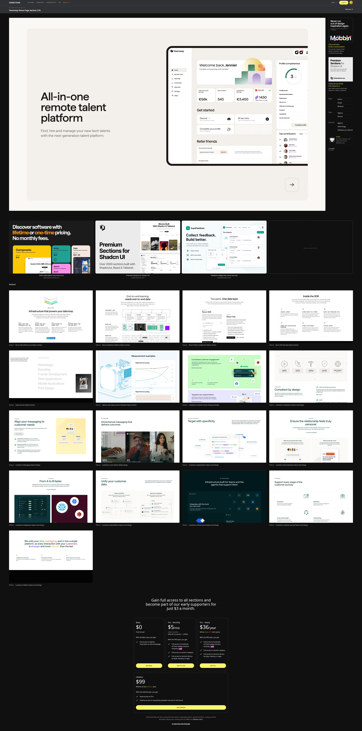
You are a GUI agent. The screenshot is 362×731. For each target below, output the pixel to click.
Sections (31, 2)
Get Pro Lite (181, 666)
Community (40, 2)
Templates (66, 2)
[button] (334, 2)
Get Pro (213, 666)
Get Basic (149, 666)
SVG (59, 2)
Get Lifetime (181, 707)
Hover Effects (51, 2)
